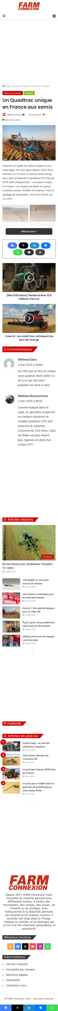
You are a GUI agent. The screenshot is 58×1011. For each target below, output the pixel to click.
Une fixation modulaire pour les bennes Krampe (38, 596)
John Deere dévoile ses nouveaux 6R (35, 757)
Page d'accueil (12, 86)
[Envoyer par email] (29, 252)
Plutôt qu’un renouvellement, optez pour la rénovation (39, 624)
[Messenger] (46, 245)
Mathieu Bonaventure (33, 396)
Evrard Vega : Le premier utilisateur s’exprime (36, 745)
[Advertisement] (29, 52)
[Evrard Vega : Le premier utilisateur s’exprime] (11, 746)
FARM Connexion (14, 114)
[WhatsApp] (18, 252)
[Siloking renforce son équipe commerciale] (11, 641)
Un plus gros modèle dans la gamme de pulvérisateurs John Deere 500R (38, 787)
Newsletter (13, 980)
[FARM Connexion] (29, 6)
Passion (26, 86)
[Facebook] (12, 245)
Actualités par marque (20, 969)
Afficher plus (28, 231)
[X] (23, 245)
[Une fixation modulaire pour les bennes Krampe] (11, 598)
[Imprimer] (40, 252)
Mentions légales (17, 974)
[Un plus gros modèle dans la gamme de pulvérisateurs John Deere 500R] (11, 788)
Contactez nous (16, 985)
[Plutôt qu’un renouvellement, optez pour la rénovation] (11, 627)
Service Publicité (17, 964)
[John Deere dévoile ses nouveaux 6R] (11, 759)
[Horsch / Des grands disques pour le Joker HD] (11, 612)
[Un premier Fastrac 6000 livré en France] (11, 774)
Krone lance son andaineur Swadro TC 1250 (27, 566)
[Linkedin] (34, 245)
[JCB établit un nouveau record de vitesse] (11, 584)
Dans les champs (41, 86)
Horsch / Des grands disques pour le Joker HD (38, 610)
